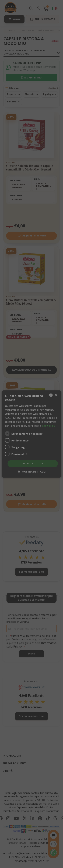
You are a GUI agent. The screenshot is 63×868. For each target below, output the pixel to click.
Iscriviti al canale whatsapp (31, 461)
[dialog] (31, 434)
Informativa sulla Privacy (37, 495)
